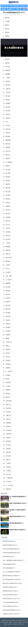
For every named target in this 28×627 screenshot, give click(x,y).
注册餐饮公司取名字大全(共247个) (11, 613)
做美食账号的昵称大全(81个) (10, 545)
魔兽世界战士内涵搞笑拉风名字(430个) (12, 583)
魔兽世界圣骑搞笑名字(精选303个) (11, 575)
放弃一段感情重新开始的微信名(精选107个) (13, 560)
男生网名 (3, 6)
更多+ (24, 9)
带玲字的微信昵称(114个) (9, 568)
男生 (10, 14)
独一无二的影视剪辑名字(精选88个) (12, 571)
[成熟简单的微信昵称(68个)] (5, 525)
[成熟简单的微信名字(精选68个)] (5, 531)
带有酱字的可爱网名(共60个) (10, 587)
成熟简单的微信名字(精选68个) (17, 529)
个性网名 (17, 9)
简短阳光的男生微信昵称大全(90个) (12, 610)
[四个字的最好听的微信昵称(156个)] (5, 498)
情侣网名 (17, 6)
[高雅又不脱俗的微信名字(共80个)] (5, 505)
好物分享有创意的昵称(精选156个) (11, 549)
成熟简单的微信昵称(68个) (16, 523)
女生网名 (10, 6)
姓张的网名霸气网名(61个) (9, 541)
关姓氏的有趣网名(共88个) (9, 564)
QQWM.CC (14, 620)
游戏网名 (3, 9)
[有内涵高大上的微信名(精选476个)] (5, 512)
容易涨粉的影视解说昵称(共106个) (11, 552)
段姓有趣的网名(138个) (8, 556)
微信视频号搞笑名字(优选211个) (11, 591)
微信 (12, 14)
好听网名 (24, 6)
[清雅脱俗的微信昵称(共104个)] (5, 518)
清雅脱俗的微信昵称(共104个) (17, 516)
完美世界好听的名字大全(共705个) (11, 598)
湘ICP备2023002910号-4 (21, 620)
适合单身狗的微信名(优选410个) (11, 606)
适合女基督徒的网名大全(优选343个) (12, 579)
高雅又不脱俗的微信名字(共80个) (18, 503)
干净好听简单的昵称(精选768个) (11, 602)
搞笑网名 (10, 9)
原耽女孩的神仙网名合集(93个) (10, 594)
